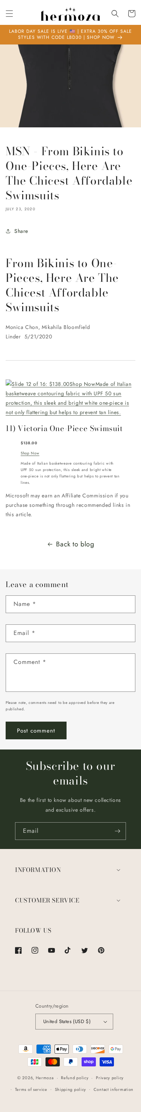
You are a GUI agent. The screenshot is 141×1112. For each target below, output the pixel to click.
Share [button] (21, 231)
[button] (9, 13)
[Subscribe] (117, 831)
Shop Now (30, 453)
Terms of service (31, 1089)
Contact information (113, 1089)
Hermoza (45, 1078)
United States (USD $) (67, 1021)
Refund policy (74, 1078)
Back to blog (75, 544)
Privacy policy (110, 1078)
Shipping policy (70, 1089)
